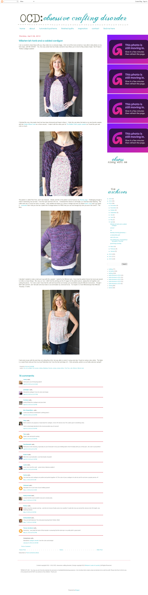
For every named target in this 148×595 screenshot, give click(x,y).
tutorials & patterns (48, 28)
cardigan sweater (34, 540)
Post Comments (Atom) (32, 552)
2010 (110, 259)
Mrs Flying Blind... (28, 410)
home (22, 28)
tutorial (110, 287)
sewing (54, 368)
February (113, 249)
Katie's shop (88, 203)
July (111, 215)
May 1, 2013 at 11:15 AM (30, 490)
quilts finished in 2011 (115, 277)
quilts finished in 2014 (115, 283)
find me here (109, 28)
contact (95, 28)
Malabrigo (45, 368)
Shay (24, 420)
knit (24, 368)
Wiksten (75, 368)
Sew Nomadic (27, 444)
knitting (40, 368)
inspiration (83, 28)
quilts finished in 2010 (115, 275)
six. (111, 230)
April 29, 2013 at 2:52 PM (30, 404)
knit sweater (35, 368)
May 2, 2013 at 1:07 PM (29, 500)
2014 (110, 201)
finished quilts (67, 28)
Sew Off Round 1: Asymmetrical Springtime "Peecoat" (118, 240)
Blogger (77, 590)
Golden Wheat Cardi (29, 124)
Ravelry (50, 368)
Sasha (25, 475)
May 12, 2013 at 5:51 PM (30, 532)
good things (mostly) (115, 243)
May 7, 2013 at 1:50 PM (29, 522)
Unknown (26, 485)
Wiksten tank (81, 368)
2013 (110, 203)
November (113, 208)
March (112, 246)
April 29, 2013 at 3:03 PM (30, 415)
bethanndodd (27, 518)
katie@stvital (27, 495)
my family (111, 271)
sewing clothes (60, 368)
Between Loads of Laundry (92, 565)
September (113, 212)
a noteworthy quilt (115, 235)
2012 (110, 254)
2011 (110, 256)
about (32, 28)
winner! (112, 228)
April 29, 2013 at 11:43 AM (30, 384)
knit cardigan (29, 368)
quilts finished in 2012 (115, 279)
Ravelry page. (84, 200)
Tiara (24, 434)
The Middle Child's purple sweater (76, 124)
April (111, 222)
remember (24, 205)
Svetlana (25, 400)
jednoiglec (26, 389)
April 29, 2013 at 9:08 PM (30, 438)
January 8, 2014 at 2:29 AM (30, 543)
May (111, 219)
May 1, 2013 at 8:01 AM (29, 479)
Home (61, 550)
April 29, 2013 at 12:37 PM (30, 394)
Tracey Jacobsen (28, 528)
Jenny (25, 379)
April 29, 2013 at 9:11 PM (30, 449)
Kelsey (25, 506)
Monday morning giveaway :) (118, 232)
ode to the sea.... (114, 237)
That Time (67, 368)
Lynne (25, 465)
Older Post (99, 550)
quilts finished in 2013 (115, 281)
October (112, 210)
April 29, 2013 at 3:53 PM (30, 428)
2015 (110, 198)
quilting (111, 273)
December (113, 205)
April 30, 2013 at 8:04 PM (30, 469)
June (111, 217)
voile (71, 368)
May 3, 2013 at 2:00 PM (29, 512)
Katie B (25, 454)
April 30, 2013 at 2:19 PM (30, 459)
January (112, 251)
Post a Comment (25, 546)
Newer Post (22, 550)
